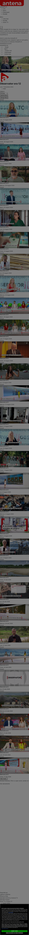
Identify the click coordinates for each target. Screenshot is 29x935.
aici (23, 917)
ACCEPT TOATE (14, 931)
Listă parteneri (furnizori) (4, 928)
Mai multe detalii (11, 912)
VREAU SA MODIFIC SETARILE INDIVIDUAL (14, 932)
